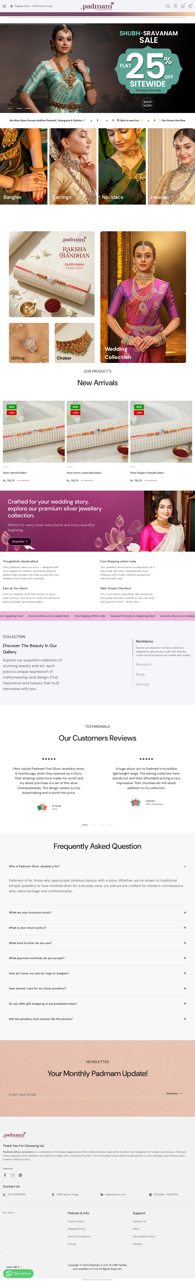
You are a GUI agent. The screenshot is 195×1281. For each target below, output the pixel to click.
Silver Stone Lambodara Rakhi (84, 472)
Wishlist (137, 1244)
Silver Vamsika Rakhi (14, 472)
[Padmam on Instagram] (13, 1175)
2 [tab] (19, 108)
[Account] (175, 6)
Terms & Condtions (79, 1236)
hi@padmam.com (115, 1194)
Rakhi (5, 467)
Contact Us (139, 1221)
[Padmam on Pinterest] (20, 1175)
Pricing (72, 1244)
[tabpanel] (97, 68)
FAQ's (136, 1228)
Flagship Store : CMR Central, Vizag (33, 6)
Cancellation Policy (144, 1236)
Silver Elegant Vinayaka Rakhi (147, 472)
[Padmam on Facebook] (5, 1175)
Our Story (8, 1212)
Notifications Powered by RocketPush (97, 1280)
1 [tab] (11, 108)
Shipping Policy (77, 1228)
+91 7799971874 (17, 1194)
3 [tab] (28, 108)
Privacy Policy (76, 1221)
